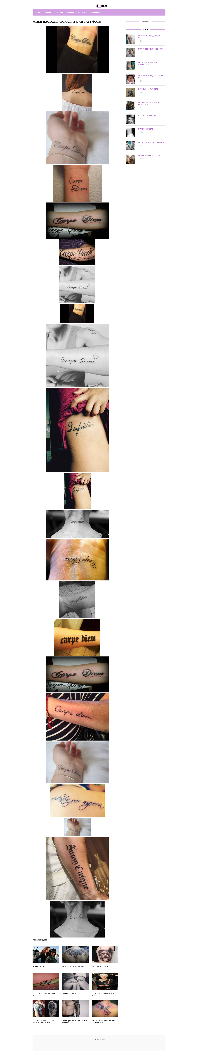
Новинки (70, 12)
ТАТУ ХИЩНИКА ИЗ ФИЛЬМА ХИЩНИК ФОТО (148, 103)
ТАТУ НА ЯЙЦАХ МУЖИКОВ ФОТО (150, 49)
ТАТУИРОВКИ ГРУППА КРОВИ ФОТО (151, 142)
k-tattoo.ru (99, 6)
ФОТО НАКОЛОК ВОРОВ (147, 116)
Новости (81, 12)
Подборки (48, 12)
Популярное (95, 12)
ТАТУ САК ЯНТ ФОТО (145, 129)
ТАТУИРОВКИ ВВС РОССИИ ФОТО (150, 156)
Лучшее (59, 12)
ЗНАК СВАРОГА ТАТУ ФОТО (148, 89)
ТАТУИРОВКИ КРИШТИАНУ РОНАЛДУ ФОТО (148, 63)
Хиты (37, 12)
